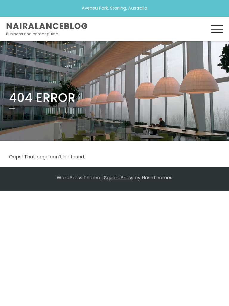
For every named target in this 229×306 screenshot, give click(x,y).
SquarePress (118, 177)
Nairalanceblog (47, 26)
